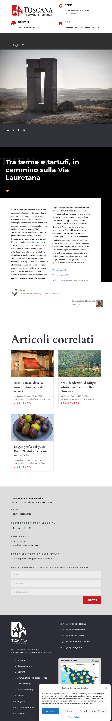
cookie (20, 695)
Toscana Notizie (77, 635)
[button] (106, 688)
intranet (21, 713)
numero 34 (28, 399)
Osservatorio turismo (79, 641)
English (17, 45)
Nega (69, 711)
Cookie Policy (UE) (26, 707)
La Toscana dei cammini (30, 294)
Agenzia (21, 660)
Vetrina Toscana (41, 463)
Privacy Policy (24, 684)
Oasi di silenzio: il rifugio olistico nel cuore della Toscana (79, 387)
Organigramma (24, 666)
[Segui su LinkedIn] (7, 130)
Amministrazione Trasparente (32, 678)
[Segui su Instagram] (24, 130)
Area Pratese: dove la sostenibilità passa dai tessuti (29, 387)
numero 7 (55, 294)
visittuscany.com (77, 630)
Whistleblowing (25, 689)
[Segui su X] (13, 130)
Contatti (21, 672)
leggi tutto (23, 403)
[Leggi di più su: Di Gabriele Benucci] (98, 303)
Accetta (50, 711)
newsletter (45, 294)
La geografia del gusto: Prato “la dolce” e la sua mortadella (31, 451)
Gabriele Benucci (23, 396)
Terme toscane (87, 399)
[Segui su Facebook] (18, 130)
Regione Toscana (77, 624)
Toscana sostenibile (42, 399)
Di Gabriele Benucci (83, 301)
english (21, 701)
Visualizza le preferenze (93, 711)
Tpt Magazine (75, 647)
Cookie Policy (73, 717)
